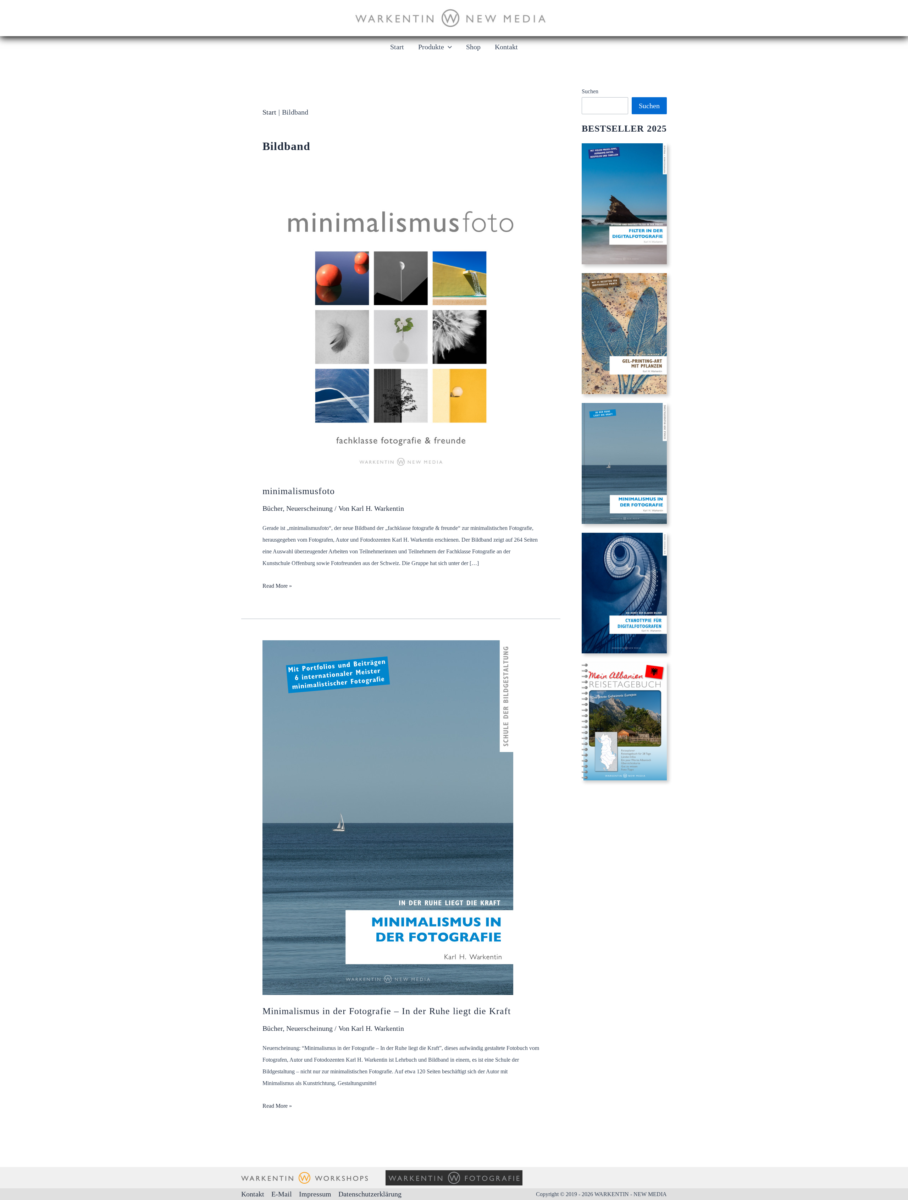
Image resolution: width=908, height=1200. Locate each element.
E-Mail (281, 1194)
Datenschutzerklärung (370, 1194)
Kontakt (252, 1194)
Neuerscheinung (309, 508)
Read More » (277, 585)
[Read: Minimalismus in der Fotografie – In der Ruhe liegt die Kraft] (387, 817)
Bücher (272, 508)
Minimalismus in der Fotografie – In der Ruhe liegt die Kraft (386, 1011)
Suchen (590, 91)
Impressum (315, 1194)
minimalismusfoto (298, 491)
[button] (448, 46)
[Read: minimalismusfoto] (400, 335)
